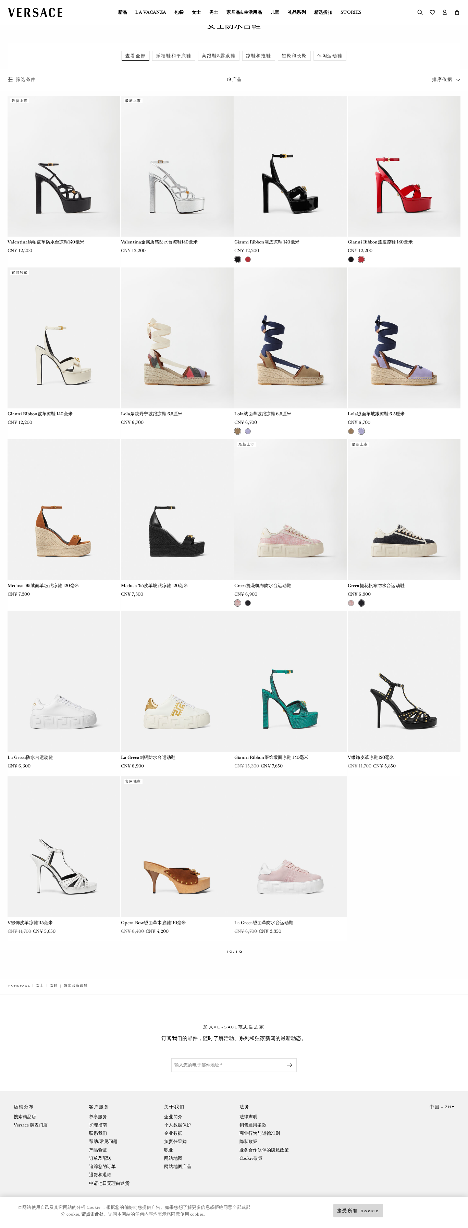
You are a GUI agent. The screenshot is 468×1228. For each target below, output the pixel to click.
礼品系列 (297, 12)
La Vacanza (150, 12)
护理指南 (98, 1125)
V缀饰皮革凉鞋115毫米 (30, 923)
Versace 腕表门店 (31, 1125)
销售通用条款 (253, 1125)
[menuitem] (122, 12)
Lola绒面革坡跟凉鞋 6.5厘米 (262, 414)
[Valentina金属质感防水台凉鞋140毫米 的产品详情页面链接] (177, 166)
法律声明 (248, 1117)
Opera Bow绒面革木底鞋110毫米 (153, 923)
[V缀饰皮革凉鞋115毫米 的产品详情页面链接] (64, 846)
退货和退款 (100, 1175)
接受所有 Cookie (358, 1210)
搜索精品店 (25, 1117)
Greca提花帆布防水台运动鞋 (262, 585)
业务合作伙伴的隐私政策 (264, 1150)
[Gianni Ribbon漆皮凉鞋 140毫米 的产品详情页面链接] (290, 166)
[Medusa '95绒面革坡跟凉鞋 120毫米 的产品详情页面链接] (64, 509)
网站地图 (173, 1158)
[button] (457, 12)
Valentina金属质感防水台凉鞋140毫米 (159, 242)
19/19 (234, 952)
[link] (19, 985)
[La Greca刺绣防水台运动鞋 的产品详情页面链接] (177, 681)
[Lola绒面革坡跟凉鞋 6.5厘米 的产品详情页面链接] (290, 337)
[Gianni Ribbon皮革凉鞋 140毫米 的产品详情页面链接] (64, 337)
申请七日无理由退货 (109, 1183)
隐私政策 (248, 1141)
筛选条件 (26, 79)
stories (351, 12)
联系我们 (98, 1133)
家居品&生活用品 (244, 12)
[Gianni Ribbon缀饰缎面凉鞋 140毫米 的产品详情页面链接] (290, 681)
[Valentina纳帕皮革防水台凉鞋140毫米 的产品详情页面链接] (64, 166)
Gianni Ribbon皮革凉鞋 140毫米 (40, 414)
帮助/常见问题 (103, 1141)
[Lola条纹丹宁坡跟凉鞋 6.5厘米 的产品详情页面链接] (177, 337)
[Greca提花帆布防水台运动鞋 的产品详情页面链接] (290, 509)
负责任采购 (175, 1141)
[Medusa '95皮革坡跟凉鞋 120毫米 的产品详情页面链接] (177, 509)
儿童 (275, 12)
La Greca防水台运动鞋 (30, 757)
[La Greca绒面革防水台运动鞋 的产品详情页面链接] (290, 846)
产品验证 (98, 1150)
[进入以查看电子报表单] (291, 1065)
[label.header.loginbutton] (444, 12)
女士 (196, 12)
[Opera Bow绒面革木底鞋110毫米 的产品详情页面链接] (177, 846)
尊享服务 (98, 1117)
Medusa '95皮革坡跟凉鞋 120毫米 (154, 585)
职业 (168, 1150)
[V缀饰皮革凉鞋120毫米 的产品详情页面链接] (404, 681)
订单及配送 (100, 1158)
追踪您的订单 (102, 1166)
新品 (122, 12)
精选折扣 (323, 12)
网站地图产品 (177, 1166)
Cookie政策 (250, 1158)
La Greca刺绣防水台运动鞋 (148, 757)
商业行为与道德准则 (259, 1133)
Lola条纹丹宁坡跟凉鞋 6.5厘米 (151, 414)
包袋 (179, 12)
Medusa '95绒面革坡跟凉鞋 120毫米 (43, 585)
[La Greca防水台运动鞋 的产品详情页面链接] (64, 681)
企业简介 (173, 1117)
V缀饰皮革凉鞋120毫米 (371, 757)
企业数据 (173, 1133)
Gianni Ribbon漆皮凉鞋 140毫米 (266, 242)
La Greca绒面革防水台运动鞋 (263, 923)
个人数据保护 (177, 1125)
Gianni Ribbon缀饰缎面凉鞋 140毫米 (271, 757)
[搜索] (420, 12)
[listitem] (135, 56)
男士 (214, 12)
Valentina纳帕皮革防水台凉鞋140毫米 (46, 242)
